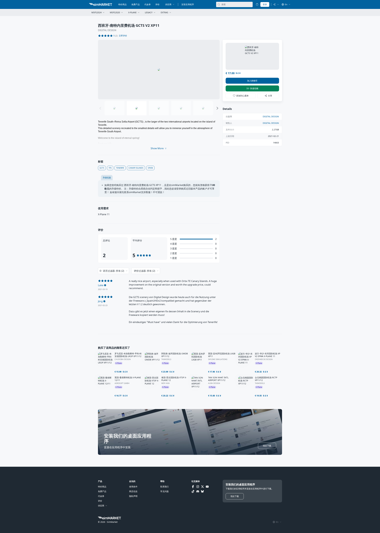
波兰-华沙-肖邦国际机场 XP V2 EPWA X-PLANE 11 (267, 355)
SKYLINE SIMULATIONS (217, 359)
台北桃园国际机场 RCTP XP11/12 (266, 379)
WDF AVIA (165, 383)
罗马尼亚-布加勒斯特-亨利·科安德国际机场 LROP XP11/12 (128, 355)
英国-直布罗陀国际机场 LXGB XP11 (221, 355)
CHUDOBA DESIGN (123, 359)
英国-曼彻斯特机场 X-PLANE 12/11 (128, 379)
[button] (123, 35)
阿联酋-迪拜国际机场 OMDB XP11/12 (174, 355)
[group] (159, 69)
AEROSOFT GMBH (122, 383)
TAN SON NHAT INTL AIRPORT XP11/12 (218, 379)
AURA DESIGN (214, 383)
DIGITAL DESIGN (107, 30)
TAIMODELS (166, 359)
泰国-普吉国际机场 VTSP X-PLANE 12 (174, 379)
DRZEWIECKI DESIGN (264, 359)
